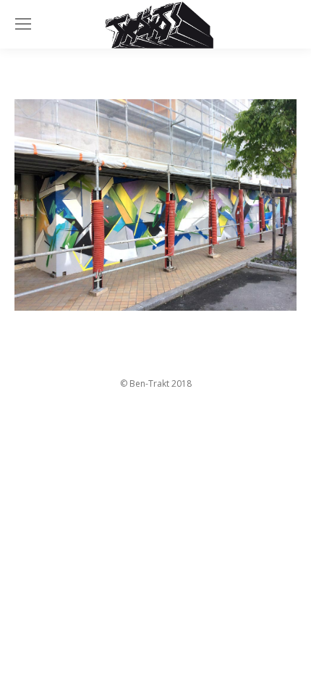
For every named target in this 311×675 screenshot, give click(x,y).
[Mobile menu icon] (23, 24)
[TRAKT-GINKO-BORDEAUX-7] (155, 205)
